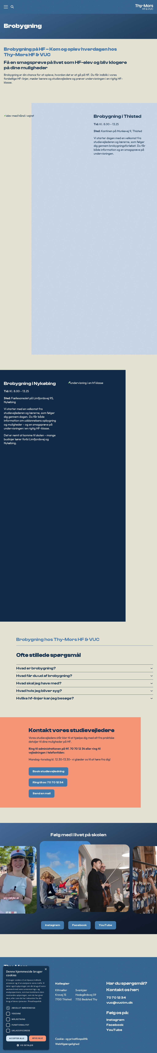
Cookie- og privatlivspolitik (71, 1039)
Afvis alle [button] (37, 1038)
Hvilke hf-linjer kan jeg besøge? (45, 698)
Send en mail (41, 793)
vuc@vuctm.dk (119, 1003)
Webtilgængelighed (67, 1044)
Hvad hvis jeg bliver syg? (39, 691)
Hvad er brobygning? (36, 668)
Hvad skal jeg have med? (38, 683)
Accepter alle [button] (16, 1038)
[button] (26, 1045)
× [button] (45, 969)
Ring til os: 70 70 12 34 (48, 782)
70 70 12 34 (116, 998)
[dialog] (26, 1008)
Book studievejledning (48, 771)
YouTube (105, 925)
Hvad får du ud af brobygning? (44, 676)
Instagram (52, 925)
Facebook (79, 925)
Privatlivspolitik (34, 1001)
